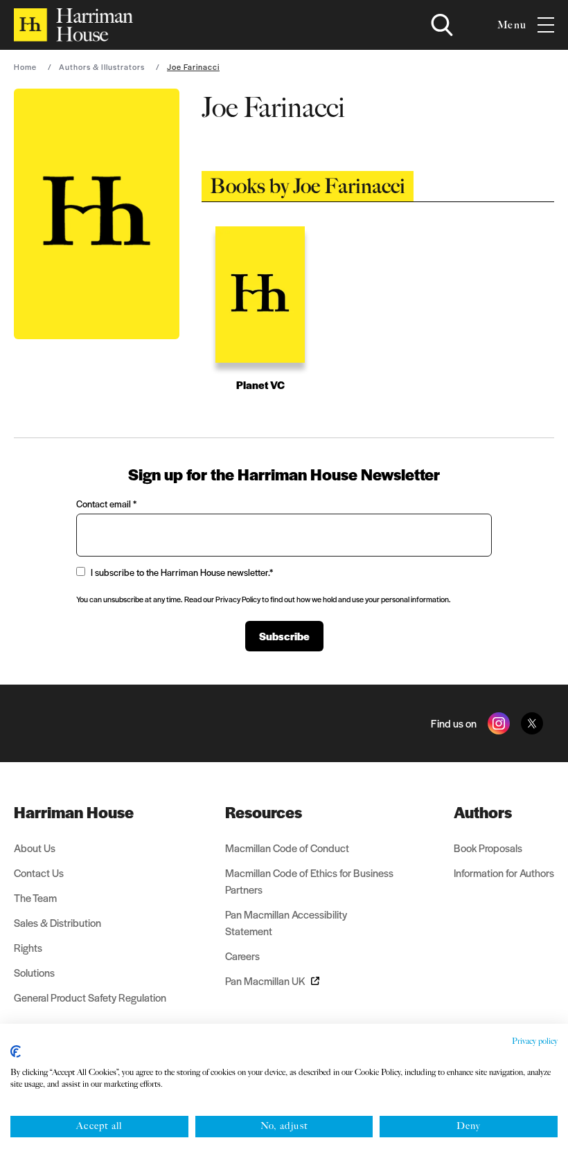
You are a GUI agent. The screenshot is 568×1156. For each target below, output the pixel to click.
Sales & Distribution (57, 922)
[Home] (73, 25)
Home (25, 66)
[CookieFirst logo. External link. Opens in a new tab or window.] (15, 1051)
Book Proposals (488, 847)
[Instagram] (499, 723)
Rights (28, 947)
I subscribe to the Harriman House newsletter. (182, 572)
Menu (511, 25)
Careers (242, 955)
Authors (483, 812)
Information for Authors (504, 872)
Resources (263, 812)
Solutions (34, 972)
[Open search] (442, 25)
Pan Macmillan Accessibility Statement (286, 922)
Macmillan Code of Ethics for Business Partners (309, 880)
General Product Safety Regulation (90, 997)
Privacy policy (535, 1041)
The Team (35, 897)
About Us (34, 847)
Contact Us (39, 872)
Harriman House (74, 812)
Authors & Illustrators (102, 66)
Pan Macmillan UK (265, 980)
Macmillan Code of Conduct (287, 847)
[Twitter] (532, 723)
